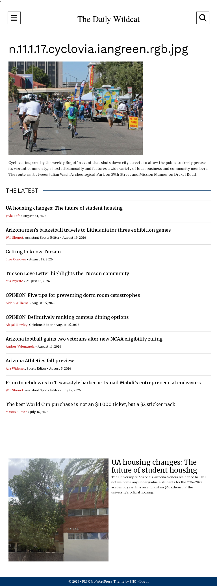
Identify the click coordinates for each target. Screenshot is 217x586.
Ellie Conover (16, 259)
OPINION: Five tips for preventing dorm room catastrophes (73, 295)
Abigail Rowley (16, 324)
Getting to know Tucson (33, 251)
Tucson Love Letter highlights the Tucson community (67, 273)
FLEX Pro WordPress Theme (103, 581)
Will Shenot (14, 237)
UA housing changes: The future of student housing (64, 208)
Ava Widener (15, 368)
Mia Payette (14, 281)
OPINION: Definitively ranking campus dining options (67, 317)
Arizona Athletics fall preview (40, 360)
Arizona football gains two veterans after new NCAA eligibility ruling (84, 339)
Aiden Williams (17, 303)
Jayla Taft (13, 216)
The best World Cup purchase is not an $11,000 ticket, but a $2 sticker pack (90, 404)
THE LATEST (22, 190)
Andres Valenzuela (20, 346)
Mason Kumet (16, 412)
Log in (144, 581)
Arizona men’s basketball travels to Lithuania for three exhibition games (88, 230)
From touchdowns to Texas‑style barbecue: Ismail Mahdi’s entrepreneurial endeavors (103, 382)
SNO (133, 581)
